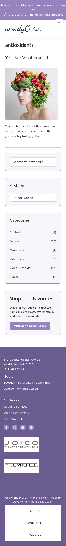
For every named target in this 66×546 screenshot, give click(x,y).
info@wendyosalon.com (48, 14)
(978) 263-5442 (17, 14)
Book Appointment (16, 412)
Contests (16, 232)
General (15, 241)
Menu (59, 23)
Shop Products (14, 419)
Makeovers (17, 250)
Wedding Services (15, 406)
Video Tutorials (20, 268)
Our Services (12, 400)
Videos (14, 277)
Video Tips (17, 259)
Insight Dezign (44, 501)
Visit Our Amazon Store (30, 326)
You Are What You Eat (26, 57)
